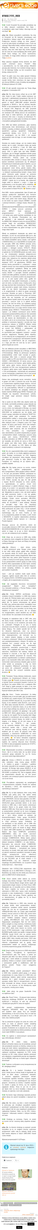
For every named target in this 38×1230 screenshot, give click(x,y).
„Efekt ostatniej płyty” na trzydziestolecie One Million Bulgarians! (25, 1215)
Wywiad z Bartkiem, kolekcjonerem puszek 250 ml (8, 1193)
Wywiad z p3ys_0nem (15, 1205)
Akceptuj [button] (31, 1224)
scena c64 (4, 1205)
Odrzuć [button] (19, 1227)
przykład (8, 58)
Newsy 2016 (7, 20)
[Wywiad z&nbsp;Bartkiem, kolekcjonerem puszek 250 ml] (9, 1186)
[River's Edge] (19, 5)
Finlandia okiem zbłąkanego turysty (12, 1211)
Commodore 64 (8, 1203)
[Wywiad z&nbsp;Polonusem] (25, 1173)
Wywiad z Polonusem (24, 1178)
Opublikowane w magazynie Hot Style (26, 1203)
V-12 (5, 19)
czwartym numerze (19, 1147)
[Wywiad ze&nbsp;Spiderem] (10, 1175)
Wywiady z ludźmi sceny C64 (19, 20)
